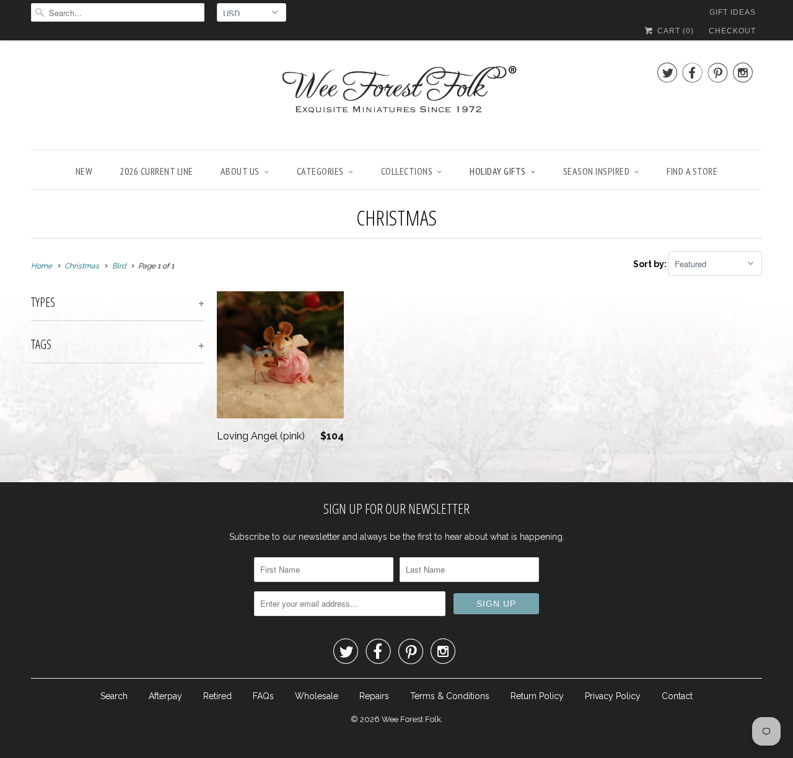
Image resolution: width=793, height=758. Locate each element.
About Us (240, 171)
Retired (217, 696)
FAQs (263, 696)
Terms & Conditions (449, 696)
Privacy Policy (613, 696)
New (84, 171)
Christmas (396, 217)
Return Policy (537, 696)
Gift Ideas (732, 12)
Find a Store (692, 171)
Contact (677, 696)
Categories (320, 171)
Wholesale (316, 696)
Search (114, 696)
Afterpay (165, 696)
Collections (407, 171)
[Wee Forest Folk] (396, 98)
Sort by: (650, 264)
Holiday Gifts (498, 171)
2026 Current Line (156, 171)
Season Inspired (596, 171)
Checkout (732, 31)
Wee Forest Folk (411, 719)
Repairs (374, 696)
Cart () (674, 31)
